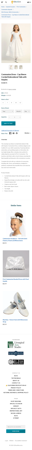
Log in (6, 440)
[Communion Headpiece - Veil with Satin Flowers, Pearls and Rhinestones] (16, 223)
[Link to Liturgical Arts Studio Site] (16, 347)
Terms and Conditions (16, 390)
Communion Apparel (6, 9)
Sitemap (16, 418)
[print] (17, 133)
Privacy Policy (16, 388)
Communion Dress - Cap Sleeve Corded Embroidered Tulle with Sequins (15, 15)
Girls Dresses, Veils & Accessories (10, 12)
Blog (16, 375)
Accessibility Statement (21, 440)
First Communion (21, 6)
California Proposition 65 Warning (10, 130)
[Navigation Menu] (2, 2)
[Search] (6, 2)
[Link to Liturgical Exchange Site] (16, 357)
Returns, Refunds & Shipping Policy (16, 392)
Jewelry (16, 406)
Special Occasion (10, 6)
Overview (4, 139)
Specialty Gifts (16, 408)
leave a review (12, 89)
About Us (16, 380)
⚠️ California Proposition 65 (16, 385)
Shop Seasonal (16, 401)
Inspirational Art (16, 411)
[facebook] (10, 133)
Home (2, 6)
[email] (13, 133)
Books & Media (16, 413)
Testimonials (16, 378)
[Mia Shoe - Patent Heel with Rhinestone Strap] (16, 304)
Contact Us (16, 383)
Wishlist (27, 133)
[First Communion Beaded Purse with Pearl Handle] (16, 263)
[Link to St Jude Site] (16, 365)
